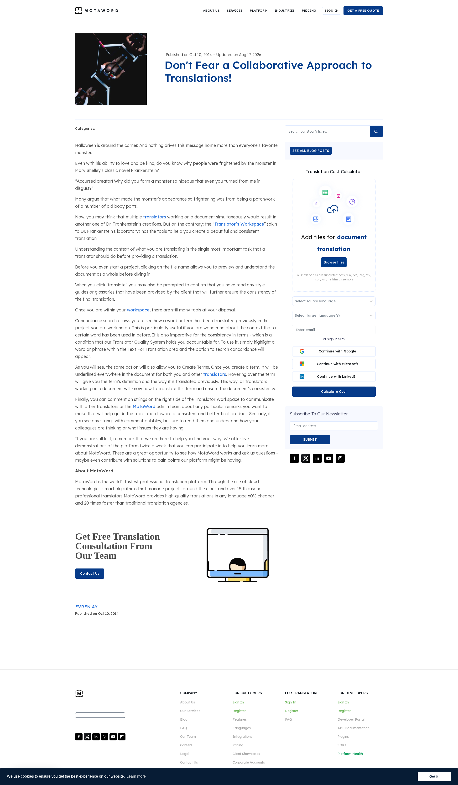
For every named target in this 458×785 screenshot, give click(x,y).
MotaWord (144, 406)
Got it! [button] (434, 776)
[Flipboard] (121, 736)
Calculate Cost (334, 391)
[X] (88, 736)
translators (154, 217)
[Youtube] (113, 736)
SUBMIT (310, 439)
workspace (138, 310)
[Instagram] (105, 736)
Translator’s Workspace (239, 224)
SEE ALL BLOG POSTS (310, 151)
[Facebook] (79, 736)
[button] (211, 10)
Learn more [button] (136, 776)
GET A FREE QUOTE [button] (363, 10)
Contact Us (89, 573)
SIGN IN (331, 10)
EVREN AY (86, 606)
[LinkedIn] (96, 736)
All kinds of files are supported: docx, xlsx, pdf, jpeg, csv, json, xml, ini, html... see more (334, 277)
